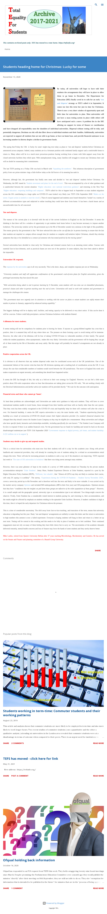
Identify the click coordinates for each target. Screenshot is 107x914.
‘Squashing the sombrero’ (62, 169)
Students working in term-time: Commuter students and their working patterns (51, 713)
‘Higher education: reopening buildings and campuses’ (23, 191)
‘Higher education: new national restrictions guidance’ (58, 187)
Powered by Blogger (55, 903)
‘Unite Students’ (29, 470)
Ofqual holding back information (29, 860)
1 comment (17, 888)
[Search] (96, 4)
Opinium (27, 485)
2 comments (17, 743)
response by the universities (17, 267)
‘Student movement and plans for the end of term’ (44, 183)
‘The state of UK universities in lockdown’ (28, 460)
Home (7, 49)
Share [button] (98, 550)
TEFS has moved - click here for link (30, 758)
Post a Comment (19, 776)
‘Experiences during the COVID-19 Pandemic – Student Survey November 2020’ (72, 478)
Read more (98, 743)
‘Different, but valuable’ (44, 474)
